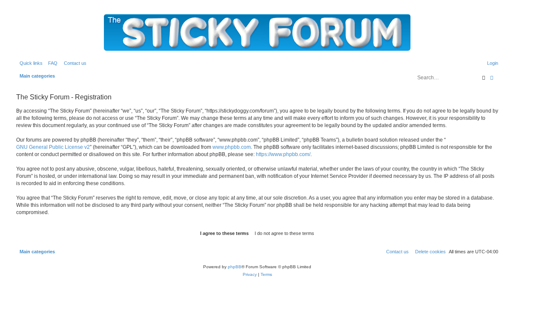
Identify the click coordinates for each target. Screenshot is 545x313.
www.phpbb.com (231, 147)
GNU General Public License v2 (53, 147)
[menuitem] (51, 63)
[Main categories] (257, 32)
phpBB (234, 266)
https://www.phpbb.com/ (283, 154)
